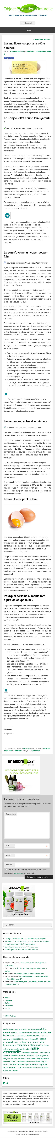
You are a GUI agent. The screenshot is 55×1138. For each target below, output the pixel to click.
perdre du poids (24, 1060)
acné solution (25, 1026)
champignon (18, 1035)
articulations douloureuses (30, 1029)
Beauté (7, 994)
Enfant (7, 999)
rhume (24, 1064)
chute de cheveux (29, 1036)
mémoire (6, 1058)
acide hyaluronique (11, 1025)
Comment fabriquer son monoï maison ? (30, 970)
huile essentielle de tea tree (33, 1049)
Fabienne (30, 51)
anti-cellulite (33, 1026)
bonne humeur (33, 1032)
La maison (9, 1002)
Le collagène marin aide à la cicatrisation (20, 941)
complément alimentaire (29, 1041)
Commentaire (11, 810)
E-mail (8, 851)
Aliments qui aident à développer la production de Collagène (27, 938)
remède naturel (15, 1064)
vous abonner (18, 870)
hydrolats (22, 1052)
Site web (9, 861)
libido (38, 1052)
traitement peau (10, 1066)
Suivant (48, 39)
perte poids (36, 1061)
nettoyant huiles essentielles (30, 1058)
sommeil (29, 1064)
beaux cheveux (21, 1032)
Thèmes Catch (34, 1131)
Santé (7, 1005)
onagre (5, 1061)
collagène (14, 1038)
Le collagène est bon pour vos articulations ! (21, 946)
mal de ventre (22, 1055)
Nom (7, 842)
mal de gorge (13, 1055)
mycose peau (45, 1055)
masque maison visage (34, 1055)
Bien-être (26, 745)
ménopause (16, 1057)
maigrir (6, 1055)
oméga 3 (43, 1057)
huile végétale (12, 1052)
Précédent (38, 39)
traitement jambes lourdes (40, 1064)
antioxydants (16, 1029)
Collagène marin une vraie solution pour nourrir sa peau (25, 935)
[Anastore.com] (21, 790)
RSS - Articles (10, 1012)
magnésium (44, 1052)
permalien (36, 747)
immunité (30, 1052)
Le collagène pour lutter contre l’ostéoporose (21, 943)
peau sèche (12, 1061)
